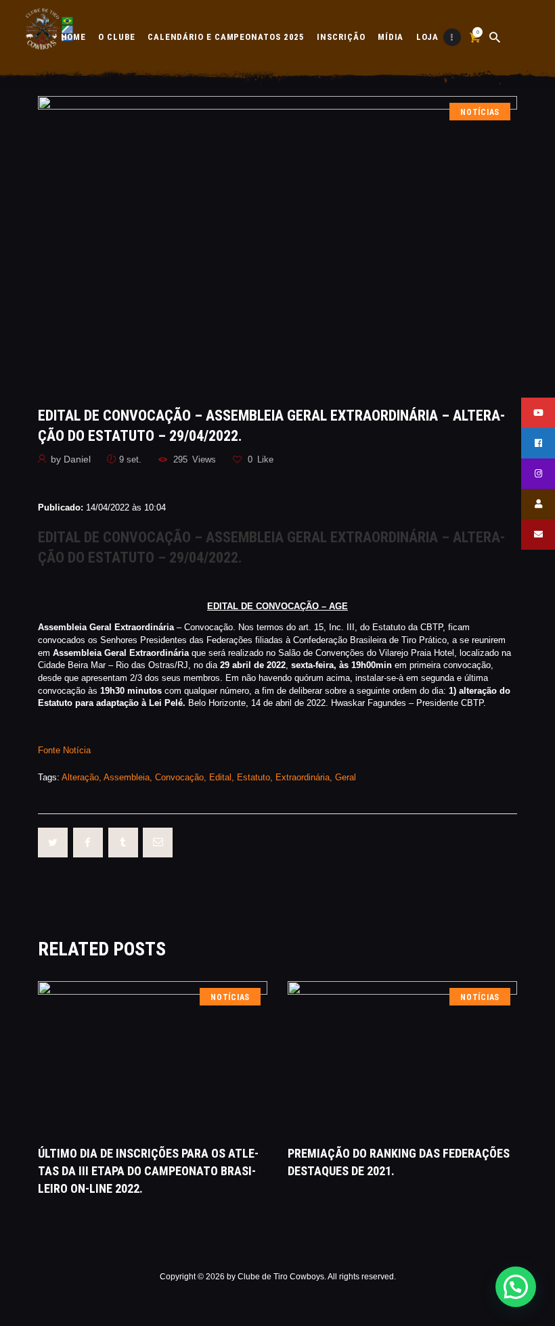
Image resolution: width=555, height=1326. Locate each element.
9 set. (130, 459)
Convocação (179, 777)
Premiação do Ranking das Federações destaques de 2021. (399, 1162)
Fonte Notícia (64, 750)
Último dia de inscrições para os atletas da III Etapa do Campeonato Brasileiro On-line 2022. (148, 1170)
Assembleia (127, 777)
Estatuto (253, 777)
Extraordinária (302, 777)
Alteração (80, 777)
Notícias (480, 112)
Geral (345, 777)
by (71, 459)
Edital (220, 777)
